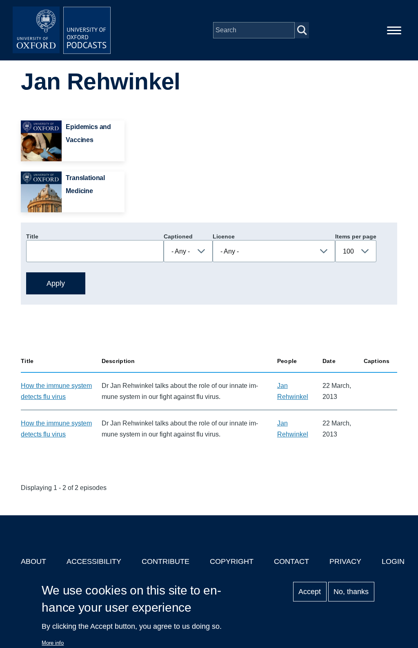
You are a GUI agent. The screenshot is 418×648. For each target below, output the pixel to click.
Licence (224, 236)
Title (32, 236)
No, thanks (351, 592)
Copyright (231, 561)
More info (53, 643)
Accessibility (94, 561)
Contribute (165, 561)
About (33, 561)
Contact (291, 561)
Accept (309, 592)
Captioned (178, 236)
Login (393, 561)
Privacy (345, 561)
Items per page (355, 236)
